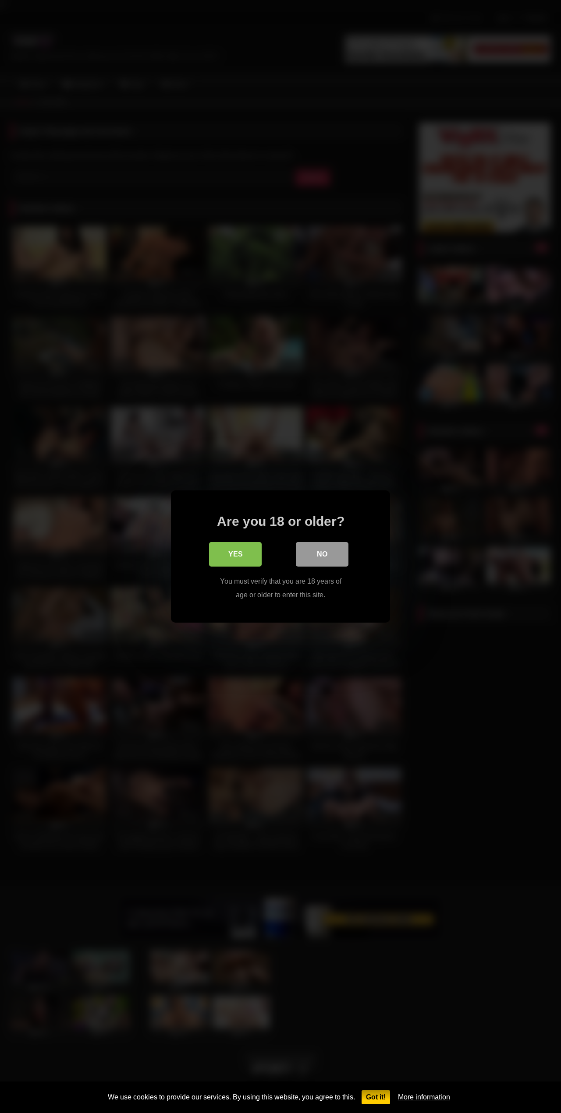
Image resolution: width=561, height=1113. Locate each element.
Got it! (376, 1097)
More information (424, 1097)
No (322, 554)
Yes (235, 554)
